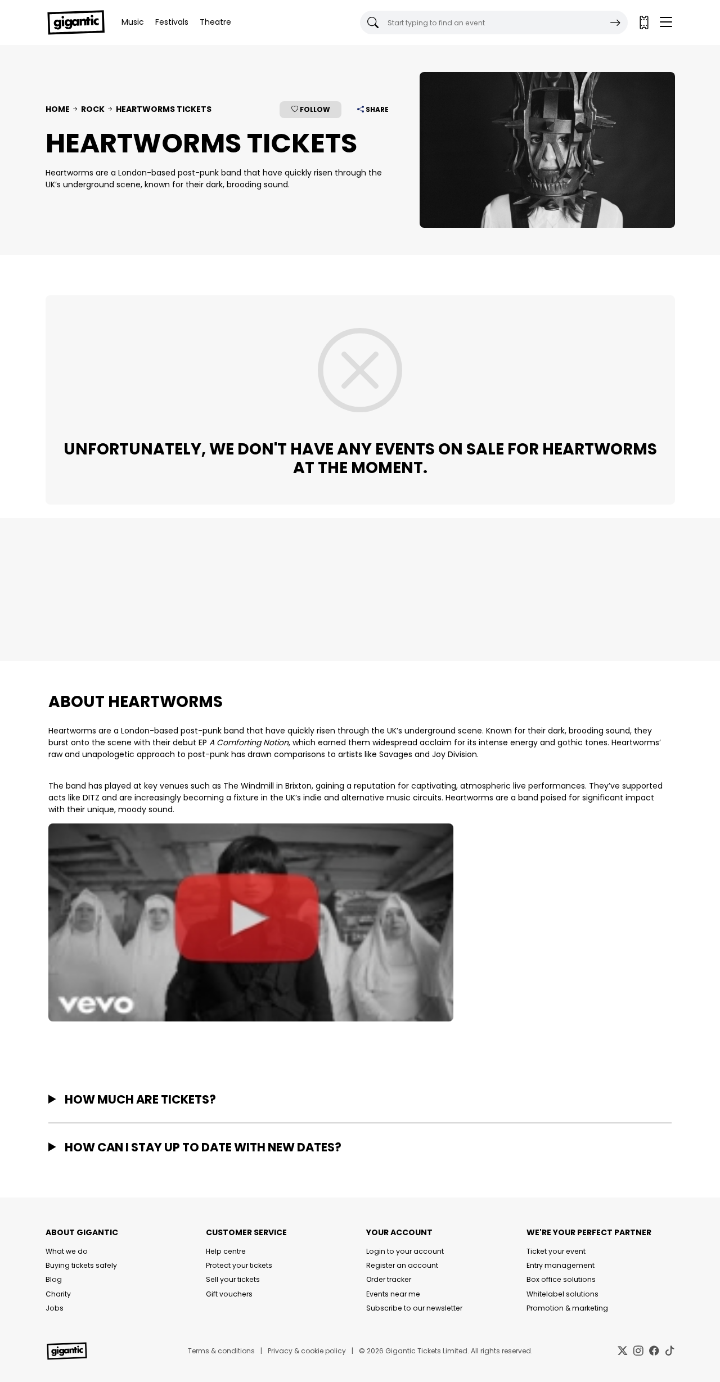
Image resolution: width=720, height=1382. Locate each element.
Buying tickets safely (81, 1265)
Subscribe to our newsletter (414, 1308)
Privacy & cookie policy (307, 1351)
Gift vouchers (229, 1294)
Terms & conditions (221, 1351)
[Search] (615, 22)
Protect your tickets (239, 1265)
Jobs (55, 1308)
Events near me (393, 1294)
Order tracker (388, 1279)
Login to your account (405, 1251)
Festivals (171, 22)
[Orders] (643, 22)
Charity (58, 1294)
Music (133, 22)
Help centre (226, 1251)
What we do (67, 1251)
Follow (314, 109)
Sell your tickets (233, 1279)
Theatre (215, 22)
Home (58, 109)
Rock (93, 109)
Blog (54, 1279)
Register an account (402, 1265)
